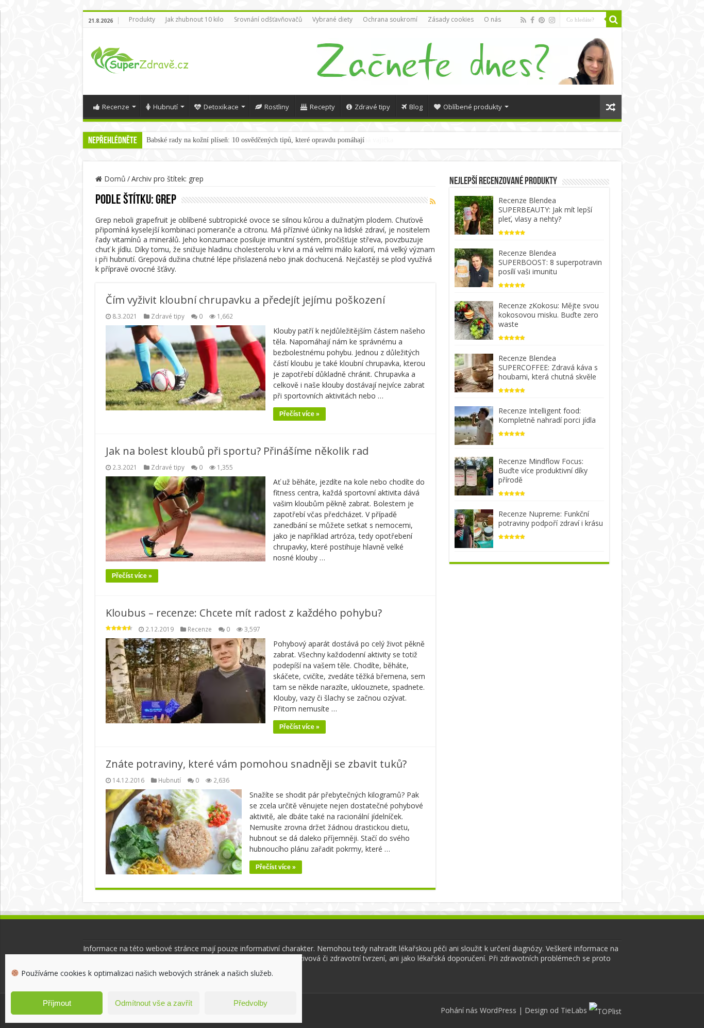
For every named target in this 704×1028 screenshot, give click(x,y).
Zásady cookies (451, 19)
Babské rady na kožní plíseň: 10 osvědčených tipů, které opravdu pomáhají (255, 140)
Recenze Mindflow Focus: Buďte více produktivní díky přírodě (543, 470)
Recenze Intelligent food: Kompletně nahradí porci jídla (547, 415)
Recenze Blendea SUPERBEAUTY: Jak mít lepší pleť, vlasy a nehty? (545, 209)
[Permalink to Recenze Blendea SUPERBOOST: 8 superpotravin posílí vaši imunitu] (474, 267)
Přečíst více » (299, 414)
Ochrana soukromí (390, 19)
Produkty (142, 19)
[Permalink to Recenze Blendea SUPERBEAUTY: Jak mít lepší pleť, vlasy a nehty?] (474, 214)
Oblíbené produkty (472, 106)
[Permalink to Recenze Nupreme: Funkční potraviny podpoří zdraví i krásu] (474, 528)
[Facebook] (532, 20)
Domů (114, 179)
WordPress (498, 1010)
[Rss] (523, 20)
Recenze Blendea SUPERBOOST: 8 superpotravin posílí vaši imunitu (550, 262)
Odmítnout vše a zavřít (153, 1003)
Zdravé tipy (372, 106)
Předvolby (250, 1003)
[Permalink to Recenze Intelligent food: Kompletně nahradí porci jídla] (474, 424)
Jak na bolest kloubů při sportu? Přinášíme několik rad (237, 451)
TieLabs (574, 1010)
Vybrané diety (332, 19)
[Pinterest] (542, 20)
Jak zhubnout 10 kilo (194, 19)
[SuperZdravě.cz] (140, 58)
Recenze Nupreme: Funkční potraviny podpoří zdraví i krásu (550, 518)
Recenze (115, 106)
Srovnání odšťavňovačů (268, 19)
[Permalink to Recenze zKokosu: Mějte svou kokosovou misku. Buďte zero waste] (474, 319)
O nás (492, 19)
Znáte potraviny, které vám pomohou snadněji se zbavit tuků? (256, 764)
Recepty (322, 106)
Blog (416, 106)
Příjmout (57, 1003)
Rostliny (276, 106)
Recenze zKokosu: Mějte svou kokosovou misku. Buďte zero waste (548, 315)
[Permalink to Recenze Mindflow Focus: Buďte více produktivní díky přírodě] (474, 475)
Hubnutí (165, 106)
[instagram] (552, 20)
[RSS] (432, 201)
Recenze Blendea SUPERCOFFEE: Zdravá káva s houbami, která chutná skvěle (548, 367)
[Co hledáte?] (614, 19)
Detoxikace (221, 106)
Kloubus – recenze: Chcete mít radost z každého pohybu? (244, 613)
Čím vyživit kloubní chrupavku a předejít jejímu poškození (245, 300)
